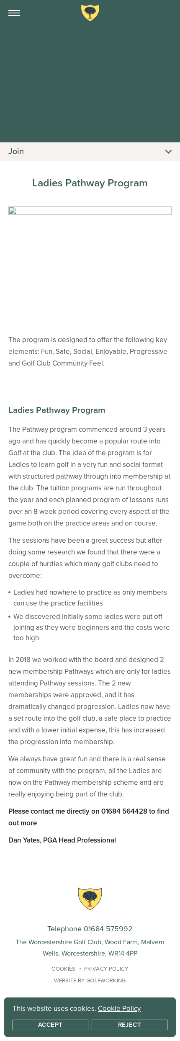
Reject (129, 1024)
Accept (50, 1024)
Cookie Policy (119, 1008)
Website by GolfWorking (90, 980)
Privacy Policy (106, 969)
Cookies (63, 969)
